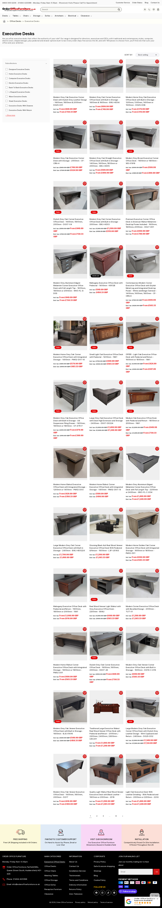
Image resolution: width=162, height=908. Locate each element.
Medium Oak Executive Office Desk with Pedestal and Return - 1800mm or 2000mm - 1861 (142, 420)
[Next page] (122, 816)
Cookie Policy (100, 880)
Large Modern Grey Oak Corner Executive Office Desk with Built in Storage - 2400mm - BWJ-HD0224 (69, 548)
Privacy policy (80, 902)
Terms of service (106, 902)
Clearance (85, 16)
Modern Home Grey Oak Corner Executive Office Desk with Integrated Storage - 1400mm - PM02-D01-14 (70, 357)
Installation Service (77, 871)
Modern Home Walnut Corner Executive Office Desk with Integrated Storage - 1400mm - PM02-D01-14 (106, 487)
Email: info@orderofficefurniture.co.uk (23, 884)
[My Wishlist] (154, 9)
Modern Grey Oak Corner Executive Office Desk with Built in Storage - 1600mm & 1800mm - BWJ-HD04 (105, 100)
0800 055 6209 (9, 3)
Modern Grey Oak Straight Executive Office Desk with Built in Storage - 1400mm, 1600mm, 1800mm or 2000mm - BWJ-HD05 (105, 162)
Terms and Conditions (78, 880)
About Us (73, 862)
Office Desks (15, 21)
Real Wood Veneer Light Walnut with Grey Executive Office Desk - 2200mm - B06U (105, 609)
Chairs (26, 16)
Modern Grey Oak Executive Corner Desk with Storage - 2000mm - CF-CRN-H (68, 160)
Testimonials (74, 875)
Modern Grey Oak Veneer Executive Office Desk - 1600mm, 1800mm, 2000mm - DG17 (68, 794)
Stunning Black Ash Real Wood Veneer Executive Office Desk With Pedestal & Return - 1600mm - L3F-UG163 (106, 548)
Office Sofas (50, 885)
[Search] (119, 9)
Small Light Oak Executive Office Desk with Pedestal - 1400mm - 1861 (106, 355)
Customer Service (123, 3)
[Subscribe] (156, 872)
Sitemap (97, 871)
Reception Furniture (53, 889)
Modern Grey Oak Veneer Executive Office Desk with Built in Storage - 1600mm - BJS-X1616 (68, 731)
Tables (16, 16)
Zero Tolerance (75, 894)
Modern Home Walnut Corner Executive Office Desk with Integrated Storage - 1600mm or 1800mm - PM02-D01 (70, 669)
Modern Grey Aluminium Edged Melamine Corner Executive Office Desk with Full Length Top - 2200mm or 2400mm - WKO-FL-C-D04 (142, 488)
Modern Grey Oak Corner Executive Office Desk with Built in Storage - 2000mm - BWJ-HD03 (105, 221)
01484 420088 (24, 3)
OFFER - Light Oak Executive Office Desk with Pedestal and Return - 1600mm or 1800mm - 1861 (141, 357)
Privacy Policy (100, 862)
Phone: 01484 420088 (17, 879)
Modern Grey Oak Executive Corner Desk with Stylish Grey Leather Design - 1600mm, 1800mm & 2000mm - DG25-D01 (70, 101)
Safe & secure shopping (104, 866)
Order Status (137, 3)
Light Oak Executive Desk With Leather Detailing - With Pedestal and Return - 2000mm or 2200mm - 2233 (142, 794)
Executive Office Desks (54, 862)
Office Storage (51, 880)
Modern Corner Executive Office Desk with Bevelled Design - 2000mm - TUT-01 (142, 609)
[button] (6, 16)
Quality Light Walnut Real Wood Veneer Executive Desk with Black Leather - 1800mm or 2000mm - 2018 (106, 794)
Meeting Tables (51, 875)
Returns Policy (75, 889)
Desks (5, 16)
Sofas (47, 16)
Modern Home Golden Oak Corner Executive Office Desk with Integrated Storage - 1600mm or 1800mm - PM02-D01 (142, 549)
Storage (36, 16)
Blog (146, 3)
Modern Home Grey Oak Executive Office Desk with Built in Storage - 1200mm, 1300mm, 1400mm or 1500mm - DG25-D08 (141, 101)
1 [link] (90, 816)
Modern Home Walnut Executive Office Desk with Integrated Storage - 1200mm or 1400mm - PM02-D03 (70, 487)
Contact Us (155, 3)
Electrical (72, 16)
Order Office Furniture (64, 902)
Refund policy (93, 902)
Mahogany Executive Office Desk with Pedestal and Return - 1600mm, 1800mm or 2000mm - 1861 (69, 609)
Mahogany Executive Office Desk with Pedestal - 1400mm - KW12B (106, 284)
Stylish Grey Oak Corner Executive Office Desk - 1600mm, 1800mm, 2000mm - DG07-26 (105, 667)
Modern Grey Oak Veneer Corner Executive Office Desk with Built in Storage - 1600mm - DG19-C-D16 (141, 667)
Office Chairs (50, 871)
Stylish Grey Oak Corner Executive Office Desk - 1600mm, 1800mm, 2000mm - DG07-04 (68, 221)
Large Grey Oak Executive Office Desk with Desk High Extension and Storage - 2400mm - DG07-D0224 (106, 420)
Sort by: (129, 55)
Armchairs (59, 16)
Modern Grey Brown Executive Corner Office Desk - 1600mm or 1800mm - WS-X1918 (142, 160)
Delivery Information (78, 885)
